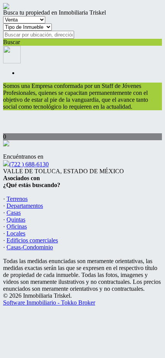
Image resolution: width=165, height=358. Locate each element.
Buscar (11, 42)
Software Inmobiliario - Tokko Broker (49, 302)
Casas (14, 212)
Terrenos (17, 199)
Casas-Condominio (30, 247)
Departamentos (25, 205)
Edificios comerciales (32, 240)
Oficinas (17, 226)
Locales (16, 233)
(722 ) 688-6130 (29, 164)
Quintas (16, 219)
